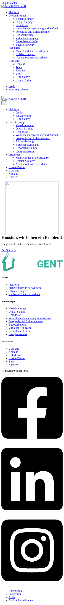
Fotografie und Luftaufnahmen (33, 31)
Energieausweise (25, 44)
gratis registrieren (18, 89)
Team (19, 67)
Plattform (14, 12)
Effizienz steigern (25, 54)
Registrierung (23, 115)
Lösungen (14, 47)
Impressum (15, 593)
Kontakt (20, 63)
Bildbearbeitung (25, 34)
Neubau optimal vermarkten (31, 57)
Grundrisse (22, 25)
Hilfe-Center (23, 76)
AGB (12, 597)
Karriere (20, 70)
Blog (18, 73)
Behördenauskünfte (27, 41)
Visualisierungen (25, 18)
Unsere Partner (24, 80)
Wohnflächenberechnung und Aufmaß (37, 28)
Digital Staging (24, 21)
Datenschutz (15, 590)
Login (12, 86)
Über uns (14, 60)
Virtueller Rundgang (27, 38)
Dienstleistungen (18, 15)
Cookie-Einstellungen (21, 600)
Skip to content (9, 2)
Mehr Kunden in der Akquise (32, 51)
